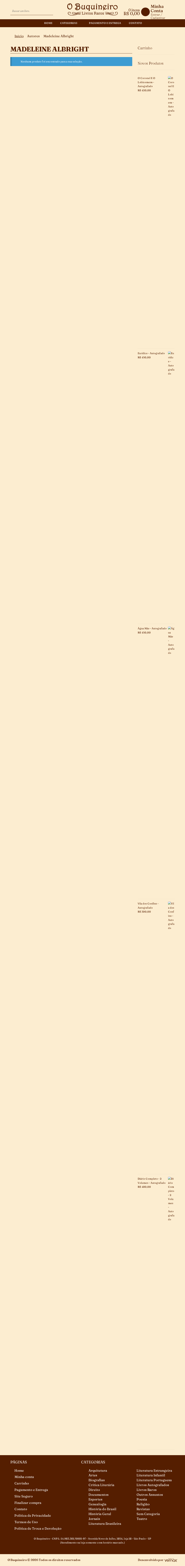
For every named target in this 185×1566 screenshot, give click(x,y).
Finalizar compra (27, 1503)
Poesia (142, 1499)
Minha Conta (157, 8)
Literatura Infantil (151, 1475)
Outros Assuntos (150, 1495)
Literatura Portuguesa (154, 1480)
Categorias (68, 23)
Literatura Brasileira (105, 1524)
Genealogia (97, 1504)
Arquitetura (98, 1470)
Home (48, 23)
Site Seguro (23, 1496)
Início (19, 36)
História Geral (100, 1514)
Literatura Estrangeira (154, 1470)
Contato (135, 23)
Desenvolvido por (151, 1560)
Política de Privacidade (32, 1515)
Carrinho (21, 1483)
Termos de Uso (26, 1522)
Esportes (95, 1499)
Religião (143, 1504)
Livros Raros (147, 1490)
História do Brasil (102, 1509)
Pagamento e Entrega (105, 23)
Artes (93, 1475)
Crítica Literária (101, 1485)
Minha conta (24, 1477)
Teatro (142, 1519)
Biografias (97, 1480)
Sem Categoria (148, 1514)
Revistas (143, 1509)
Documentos (99, 1495)
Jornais (94, 1519)
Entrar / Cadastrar (158, 16)
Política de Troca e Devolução (37, 1528)
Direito (94, 1490)
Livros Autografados (153, 1485)
